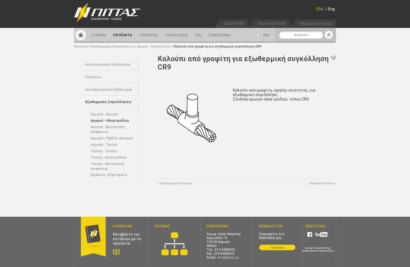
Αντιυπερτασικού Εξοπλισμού (108, 90)
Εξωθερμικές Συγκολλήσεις (112, 46)
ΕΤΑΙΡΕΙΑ (98, 35)
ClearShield (234, 23)
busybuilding (322, 248)
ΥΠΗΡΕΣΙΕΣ (148, 35)
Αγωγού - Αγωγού (104, 114)
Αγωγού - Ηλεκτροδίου (154, 46)
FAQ (198, 35)
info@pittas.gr (228, 257)
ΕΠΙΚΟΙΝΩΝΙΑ (219, 35)
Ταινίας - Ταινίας (104, 151)
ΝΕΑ (266, 35)
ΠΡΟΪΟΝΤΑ (122, 35)
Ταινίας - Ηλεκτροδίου (108, 157)
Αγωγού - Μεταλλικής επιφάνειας (108, 129)
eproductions (326, 250)
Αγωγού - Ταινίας (104, 145)
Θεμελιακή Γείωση (316, 23)
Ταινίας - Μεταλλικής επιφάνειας (108, 166)
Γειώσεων (93, 77)
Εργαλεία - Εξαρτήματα (109, 175)
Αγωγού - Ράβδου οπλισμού (112, 138)
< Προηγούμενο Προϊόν (175, 183)
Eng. (332, 9)
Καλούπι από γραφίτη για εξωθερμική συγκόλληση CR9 (217, 46)
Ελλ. (320, 9)
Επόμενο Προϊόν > (323, 183)
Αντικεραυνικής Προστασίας (108, 64)
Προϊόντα (81, 46)
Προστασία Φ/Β (272, 23)
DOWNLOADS (176, 35)
